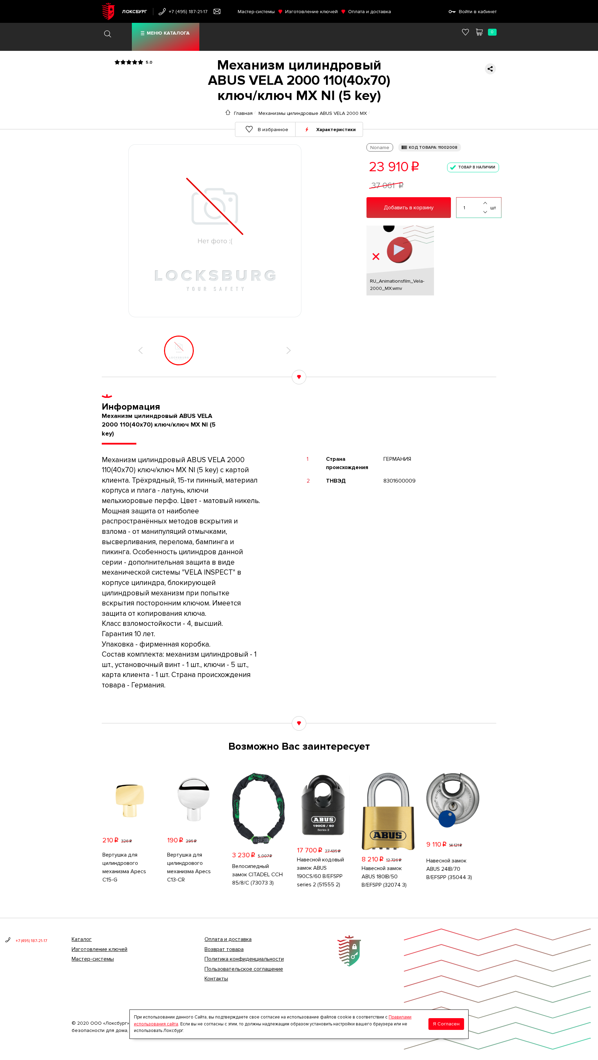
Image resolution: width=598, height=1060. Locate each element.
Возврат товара (224, 949)
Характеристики (336, 129)
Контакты (216, 978)
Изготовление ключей (311, 12)
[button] (140, 350)
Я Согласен (446, 1024)
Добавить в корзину (409, 207)
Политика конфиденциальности (244, 959)
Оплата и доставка (369, 12)
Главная (243, 113)
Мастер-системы (256, 12)
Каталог (82, 939)
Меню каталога (168, 33)
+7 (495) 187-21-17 (188, 12)
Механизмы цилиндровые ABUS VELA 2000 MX (313, 113)
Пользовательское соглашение (244, 969)
